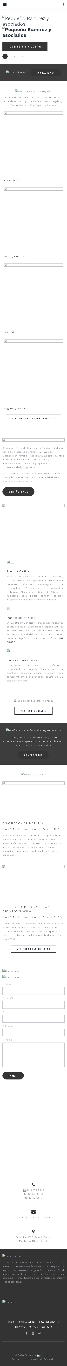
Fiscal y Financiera (15, 256)
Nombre (7, 984)
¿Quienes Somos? (26, 1321)
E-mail (6, 1012)
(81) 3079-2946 (35, 1190)
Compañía (8, 998)
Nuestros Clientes (49, 1321)
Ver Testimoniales (33, 710)
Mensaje (7, 1039)
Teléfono (7, 1026)
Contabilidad (12, 180)
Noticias (33, 1326)
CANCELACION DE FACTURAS (22, 823)
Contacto (47, 1326)
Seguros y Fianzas (15, 408)
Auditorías (10, 332)
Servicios (20, 1326)
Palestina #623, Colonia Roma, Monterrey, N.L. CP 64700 (33, 1239)
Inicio (11, 1321)
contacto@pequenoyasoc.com (34, 1217)
